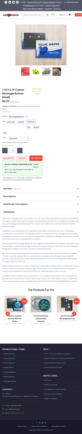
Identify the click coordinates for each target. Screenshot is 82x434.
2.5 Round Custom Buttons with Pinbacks (41, 318)
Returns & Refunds (51, 385)
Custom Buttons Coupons (54, 367)
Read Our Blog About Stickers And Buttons (59, 358)
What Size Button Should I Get (55, 363)
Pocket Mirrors (9, 367)
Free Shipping (28, 5)
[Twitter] (13, 2)
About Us (48, 380)
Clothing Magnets (36, 13)
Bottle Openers (9, 363)
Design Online (22, 159)
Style (4, 137)
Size (3, 121)
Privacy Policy (22, 426)
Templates (8, 212)
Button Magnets (54, 13)
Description (9, 196)
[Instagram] (17, 2)
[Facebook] (5, 2)
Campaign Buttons (10, 381)
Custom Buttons (33, 2)
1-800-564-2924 (72, 2)
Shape (4, 116)
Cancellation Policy (58, 426)
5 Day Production (52, 5)
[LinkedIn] (9, 2)
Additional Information (15, 204)
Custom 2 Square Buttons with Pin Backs (15, 318)
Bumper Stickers (9, 376)
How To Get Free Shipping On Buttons (58, 354)
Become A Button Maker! (53, 394)
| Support (48, 9)
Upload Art (8, 158)
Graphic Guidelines (51, 398)
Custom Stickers (48, 2)
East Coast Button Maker (33, 9)
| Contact (56, 9)
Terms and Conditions (39, 426)
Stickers (21, 13)
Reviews (12, 189)
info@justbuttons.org (17, 413)
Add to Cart (38, 158)
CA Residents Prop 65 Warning (55, 389)
